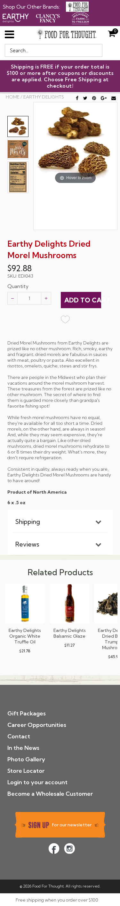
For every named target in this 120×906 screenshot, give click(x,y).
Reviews (27, 544)
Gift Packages (26, 713)
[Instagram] (69, 848)
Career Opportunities (36, 724)
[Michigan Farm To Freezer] (80, 17)
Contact (18, 736)
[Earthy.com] (16, 17)
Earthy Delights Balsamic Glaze (69, 633)
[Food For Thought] (77, 7)
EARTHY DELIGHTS (43, 97)
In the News (23, 747)
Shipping (27, 521)
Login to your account (37, 782)
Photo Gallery (26, 759)
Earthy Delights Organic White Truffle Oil (25, 636)
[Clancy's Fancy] (48, 17)
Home (13, 97)
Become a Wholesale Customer (50, 793)
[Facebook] (54, 848)
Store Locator (25, 770)
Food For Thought (48, 886)
